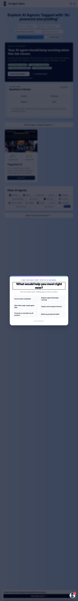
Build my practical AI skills (50, 314)
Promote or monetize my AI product (23, 314)
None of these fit (39, 321)
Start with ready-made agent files (24, 306)
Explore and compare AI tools (51, 306)
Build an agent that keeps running (50, 299)
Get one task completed (22, 299)
